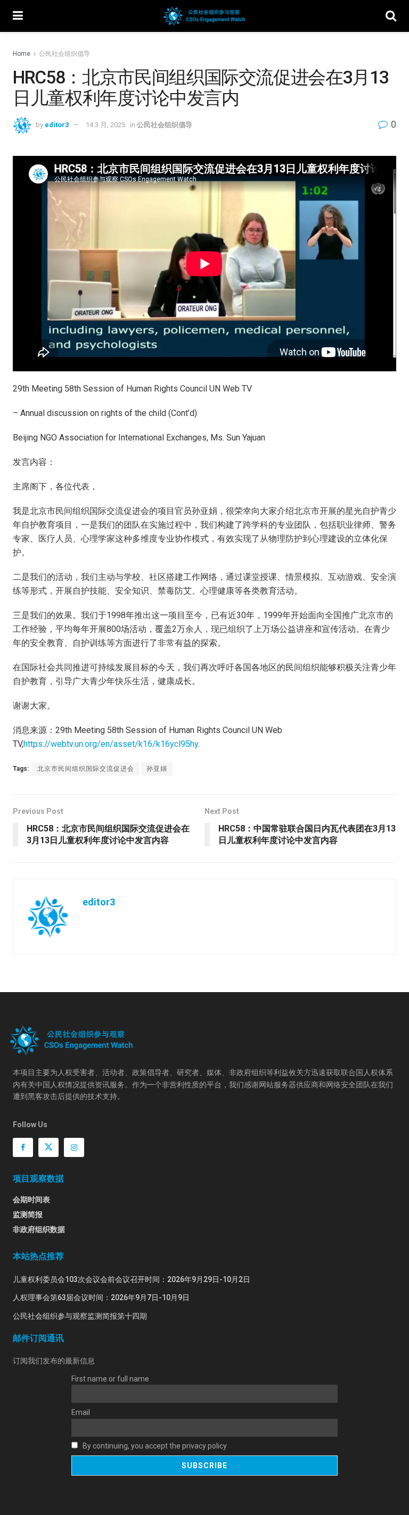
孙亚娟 (156, 768)
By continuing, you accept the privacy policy (154, 1446)
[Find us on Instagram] (74, 1147)
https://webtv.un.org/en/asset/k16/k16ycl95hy (110, 744)
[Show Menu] (18, 16)
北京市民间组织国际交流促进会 (85, 768)
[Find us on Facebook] (23, 1147)
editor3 (57, 125)
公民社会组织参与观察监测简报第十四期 (80, 1316)
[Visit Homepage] (204, 16)
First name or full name (110, 1379)
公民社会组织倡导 (64, 53)
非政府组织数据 (39, 1229)
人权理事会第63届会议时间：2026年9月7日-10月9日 (101, 1297)
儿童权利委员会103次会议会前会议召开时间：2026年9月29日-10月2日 (131, 1279)
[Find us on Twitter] (48, 1147)
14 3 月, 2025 (105, 125)
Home (21, 53)
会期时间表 (31, 1199)
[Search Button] (391, 16)
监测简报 (28, 1214)
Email (80, 1412)
